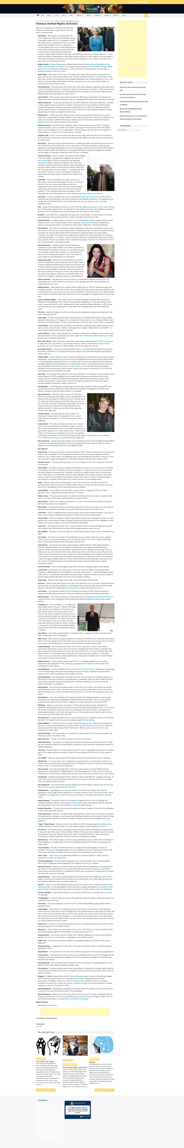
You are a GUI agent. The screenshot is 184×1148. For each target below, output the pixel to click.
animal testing (88, 720)
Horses (88, 15)
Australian (55, 952)
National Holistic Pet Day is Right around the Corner (105, 1090)
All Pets (115, 15)
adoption (101, 795)
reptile (40, 821)
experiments (105, 869)
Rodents (79, 15)
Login (130, 2)
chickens (90, 193)
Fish (71, 15)
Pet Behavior (70, 1065)
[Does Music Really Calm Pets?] (75, 1045)
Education (41, 122)
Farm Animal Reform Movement (50, 438)
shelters (90, 687)
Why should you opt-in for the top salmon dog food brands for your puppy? (133, 117)
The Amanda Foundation (58, 539)
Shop (124, 15)
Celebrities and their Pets (47, 1005)
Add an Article (141, 2)
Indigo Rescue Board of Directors (99, 597)
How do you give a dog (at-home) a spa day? (132, 88)
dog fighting (103, 824)
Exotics (107, 15)
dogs (84, 193)
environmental (43, 671)
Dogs (48, 15)
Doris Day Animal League (90, 197)
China (78, 366)
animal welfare (76, 803)
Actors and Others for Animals (76, 999)
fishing (47, 906)
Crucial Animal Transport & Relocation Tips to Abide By (134, 103)
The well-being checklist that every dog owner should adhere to (133, 96)
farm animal (42, 160)
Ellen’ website (43, 403)
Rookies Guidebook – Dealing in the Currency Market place (47, 1090)
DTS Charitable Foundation (77, 591)
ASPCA (99, 855)
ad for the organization (57, 858)
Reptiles (97, 15)
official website (87, 937)
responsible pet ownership (65, 787)
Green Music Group (87, 669)
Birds (63, 15)
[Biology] (101, 1045)
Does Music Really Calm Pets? (75, 1067)
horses (99, 193)
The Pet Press (83, 651)
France (62, 71)
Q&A (42, 15)
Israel (73, 94)
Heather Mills (55, 357)
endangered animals (61, 271)
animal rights (79, 978)
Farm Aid (49, 674)
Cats (56, 15)
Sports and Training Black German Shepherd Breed (131, 110)
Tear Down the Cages (45, 1061)
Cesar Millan (62, 300)
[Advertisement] (75, 1011)
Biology (92, 1062)
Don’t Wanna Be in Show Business (93, 336)
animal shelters (43, 889)
